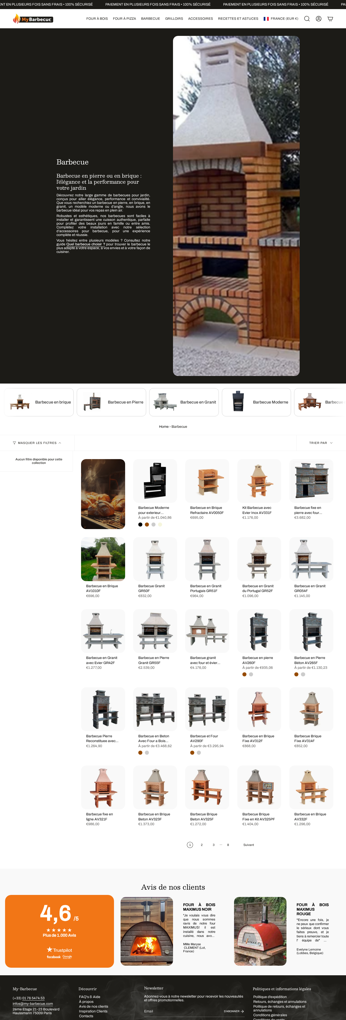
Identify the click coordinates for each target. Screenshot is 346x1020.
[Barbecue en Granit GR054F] (311, 559)
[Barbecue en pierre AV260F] (259, 631)
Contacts (86, 1016)
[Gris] (251, 674)
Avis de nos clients (93, 1006)
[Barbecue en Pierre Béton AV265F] (311, 631)
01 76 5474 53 (33, 998)
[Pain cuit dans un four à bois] (103, 494)
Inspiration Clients (93, 1011)
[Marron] (147, 525)
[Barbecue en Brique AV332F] (311, 788)
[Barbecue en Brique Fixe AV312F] (259, 709)
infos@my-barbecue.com (33, 1004)
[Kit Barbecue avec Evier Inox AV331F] (259, 481)
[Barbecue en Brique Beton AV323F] (155, 788)
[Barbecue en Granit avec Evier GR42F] (103, 631)
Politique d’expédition (270, 997)
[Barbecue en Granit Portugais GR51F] (207, 559)
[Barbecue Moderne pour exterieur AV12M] (155, 481)
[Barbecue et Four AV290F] (207, 709)
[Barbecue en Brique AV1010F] (103, 559)
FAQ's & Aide (89, 997)
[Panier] (330, 18)
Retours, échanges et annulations (279, 1002)
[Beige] (160, 525)
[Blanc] (153, 525)
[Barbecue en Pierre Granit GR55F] (155, 631)
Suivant (333, 931)
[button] (97, 19)
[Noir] (140, 525)
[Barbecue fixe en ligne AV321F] (103, 788)
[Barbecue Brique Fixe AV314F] (311, 709)
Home (164, 427)
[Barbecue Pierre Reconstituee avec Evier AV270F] (103, 709)
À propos (86, 1002)
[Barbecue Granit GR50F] (155, 559)
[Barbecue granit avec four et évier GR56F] (207, 631)
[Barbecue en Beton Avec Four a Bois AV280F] (155, 709)
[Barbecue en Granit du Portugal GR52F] (259, 559)
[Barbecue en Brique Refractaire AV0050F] (207, 481)
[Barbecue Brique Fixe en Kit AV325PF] (259, 788)
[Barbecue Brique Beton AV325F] (207, 788)
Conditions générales (270, 1015)
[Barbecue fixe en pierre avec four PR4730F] (311, 481)
